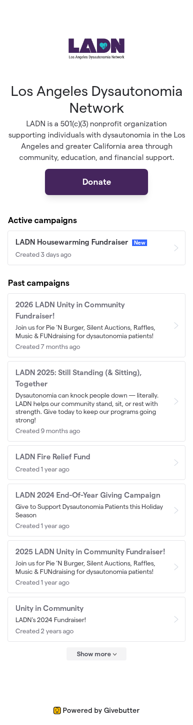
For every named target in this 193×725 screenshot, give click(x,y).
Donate (96, 181)
